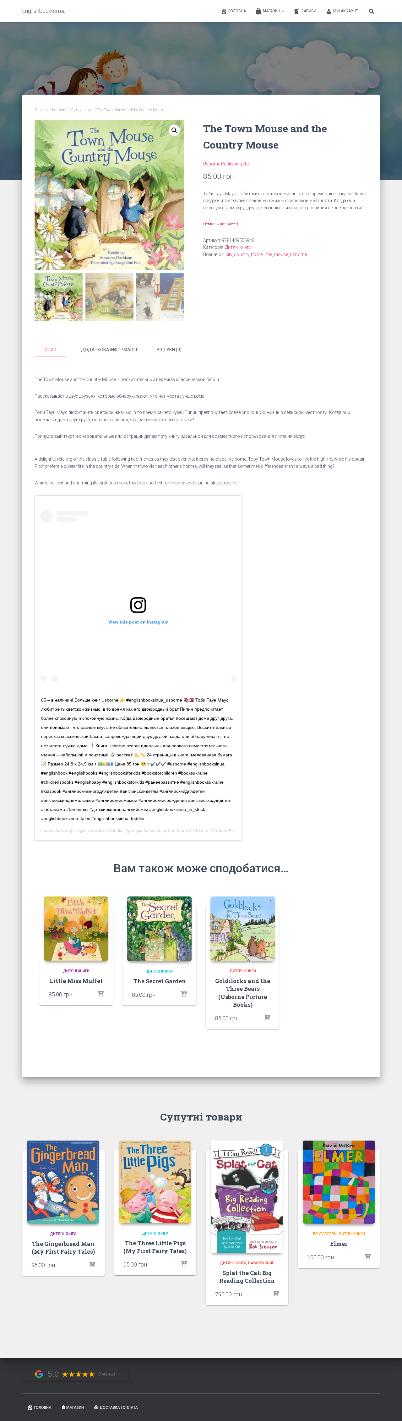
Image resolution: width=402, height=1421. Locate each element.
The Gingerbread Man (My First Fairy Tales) (63, 1247)
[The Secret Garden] (159, 928)
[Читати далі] (100, 994)
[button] (174, 130)
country (241, 254)
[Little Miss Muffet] (76, 928)
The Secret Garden (159, 981)
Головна (237, 11)
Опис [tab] (50, 349)
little (268, 254)
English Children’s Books (98, 830)
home (257, 254)
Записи (308, 11)
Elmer (338, 1243)
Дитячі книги (82, 110)
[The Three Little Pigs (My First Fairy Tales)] (155, 1182)
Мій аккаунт (345, 11)
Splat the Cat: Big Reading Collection (247, 1276)
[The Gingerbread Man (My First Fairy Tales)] (63, 1182)
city (228, 254)
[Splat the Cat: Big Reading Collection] (247, 1197)
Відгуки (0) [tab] (169, 349)
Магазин (272, 11)
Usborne (298, 254)
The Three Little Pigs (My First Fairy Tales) (155, 1247)
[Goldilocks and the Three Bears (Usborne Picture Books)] (242, 928)
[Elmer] (339, 1182)
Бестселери (325, 1234)
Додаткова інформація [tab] (109, 349)
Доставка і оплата (119, 1407)
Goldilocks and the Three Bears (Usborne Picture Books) (242, 992)
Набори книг (261, 1263)
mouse (281, 254)
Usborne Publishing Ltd (226, 163)
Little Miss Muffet (76, 981)
